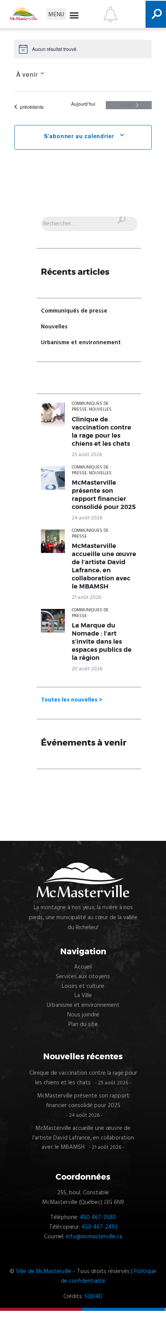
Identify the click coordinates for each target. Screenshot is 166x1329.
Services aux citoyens (83, 976)
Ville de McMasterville (43, 1271)
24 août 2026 (87, 518)
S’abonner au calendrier (79, 136)
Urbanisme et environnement (81, 342)
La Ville (83, 995)
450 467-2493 (99, 1227)
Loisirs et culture (83, 986)
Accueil (83, 967)
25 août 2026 (87, 454)
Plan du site (83, 1024)
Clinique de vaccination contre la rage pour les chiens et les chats (101, 432)
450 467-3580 (98, 1217)
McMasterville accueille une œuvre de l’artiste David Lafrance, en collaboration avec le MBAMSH (104, 566)
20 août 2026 (87, 668)
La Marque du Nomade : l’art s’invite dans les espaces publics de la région (102, 642)
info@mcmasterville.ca (94, 1236)
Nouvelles (54, 326)
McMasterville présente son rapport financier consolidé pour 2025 (104, 495)
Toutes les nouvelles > (71, 700)
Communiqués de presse (74, 311)
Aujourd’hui (83, 104)
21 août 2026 (86, 597)
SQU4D (94, 1296)
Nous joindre (83, 1015)
